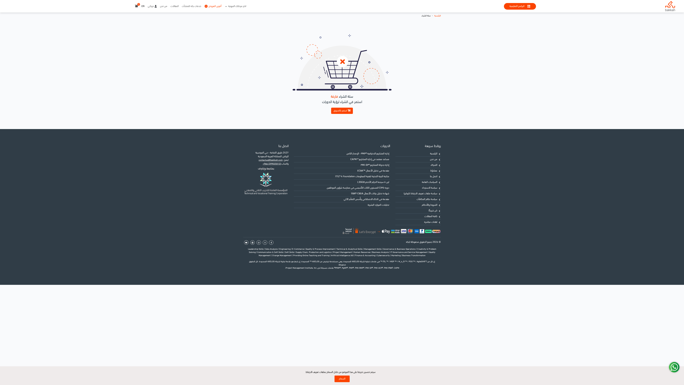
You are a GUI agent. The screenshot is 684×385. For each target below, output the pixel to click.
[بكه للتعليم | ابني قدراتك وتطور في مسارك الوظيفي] (670, 6)
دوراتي (151, 6)
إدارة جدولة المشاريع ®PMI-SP (375, 165)
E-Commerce (298, 249)
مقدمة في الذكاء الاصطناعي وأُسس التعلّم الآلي (366, 199)
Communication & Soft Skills (270, 252)
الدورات (385, 146)
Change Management (282, 256)
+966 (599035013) (272, 164)
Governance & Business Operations (399, 249)
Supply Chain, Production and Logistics (314, 252)
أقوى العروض (214, 6)
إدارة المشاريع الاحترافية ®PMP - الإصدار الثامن (367, 153)
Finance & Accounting (365, 256)
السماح (342, 379)
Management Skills (373, 249)
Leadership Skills (256, 249)
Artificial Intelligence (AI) (342, 256)
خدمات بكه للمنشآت (191, 6)
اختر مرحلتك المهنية (237, 6)
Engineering (285, 249)
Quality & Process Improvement (320, 249)
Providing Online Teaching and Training (311, 256)
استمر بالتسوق (340, 110)
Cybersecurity (383, 256)
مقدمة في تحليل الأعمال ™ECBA (373, 171)
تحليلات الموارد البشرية (378, 205)
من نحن (163, 6)
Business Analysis (380, 252)
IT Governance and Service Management (409, 252)
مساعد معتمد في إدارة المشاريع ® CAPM (369, 159)
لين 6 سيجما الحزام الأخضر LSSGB (373, 182)
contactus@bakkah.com (271, 160)
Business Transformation (414, 256)
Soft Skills (290, 252)
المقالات (174, 6)
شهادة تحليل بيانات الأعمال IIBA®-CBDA (370, 193)
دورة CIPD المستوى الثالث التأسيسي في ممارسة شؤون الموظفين (358, 188)
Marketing (396, 256)
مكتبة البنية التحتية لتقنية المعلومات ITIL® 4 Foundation (362, 176)
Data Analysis (271, 249)
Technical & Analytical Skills (349, 249)
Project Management (343, 252)
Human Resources (362, 252)
